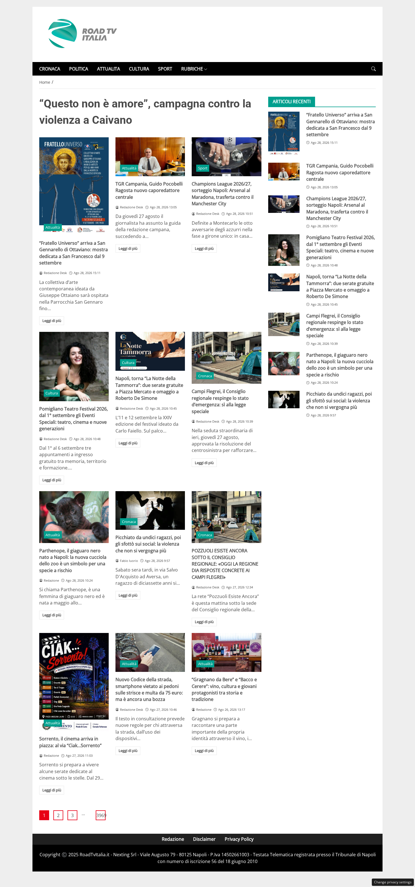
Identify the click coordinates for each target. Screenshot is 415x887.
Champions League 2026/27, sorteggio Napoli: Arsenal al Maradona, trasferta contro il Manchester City (223, 194)
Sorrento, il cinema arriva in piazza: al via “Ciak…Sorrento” (70, 742)
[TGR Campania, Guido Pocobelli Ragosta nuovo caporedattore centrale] (150, 156)
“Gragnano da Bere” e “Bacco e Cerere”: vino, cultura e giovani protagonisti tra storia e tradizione (224, 689)
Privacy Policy (239, 839)
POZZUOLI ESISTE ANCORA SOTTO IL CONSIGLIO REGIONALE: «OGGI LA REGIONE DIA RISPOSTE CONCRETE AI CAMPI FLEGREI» (225, 564)
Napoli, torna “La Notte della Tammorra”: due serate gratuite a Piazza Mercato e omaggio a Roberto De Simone (149, 388)
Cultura (51, 393)
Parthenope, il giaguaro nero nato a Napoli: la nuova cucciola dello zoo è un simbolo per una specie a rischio (72, 560)
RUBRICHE (192, 69)
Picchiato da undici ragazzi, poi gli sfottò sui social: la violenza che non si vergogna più (148, 544)
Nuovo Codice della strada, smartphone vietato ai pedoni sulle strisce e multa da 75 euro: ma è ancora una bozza (149, 689)
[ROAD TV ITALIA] (81, 34)
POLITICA (78, 69)
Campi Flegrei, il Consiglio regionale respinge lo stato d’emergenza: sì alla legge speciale (220, 401)
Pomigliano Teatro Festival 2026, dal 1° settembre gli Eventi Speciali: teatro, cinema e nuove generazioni (73, 419)
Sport (202, 168)
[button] (373, 69)
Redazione (173, 839)
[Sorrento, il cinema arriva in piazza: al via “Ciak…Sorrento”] (74, 682)
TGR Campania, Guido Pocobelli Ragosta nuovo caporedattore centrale (149, 190)
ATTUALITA (108, 69)
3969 (101, 815)
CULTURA (139, 69)
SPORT (165, 69)
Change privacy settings (393, 882)
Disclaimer (204, 839)
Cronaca (205, 375)
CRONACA (49, 69)
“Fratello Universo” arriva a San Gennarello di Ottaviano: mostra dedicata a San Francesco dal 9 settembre (73, 253)
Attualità (52, 227)
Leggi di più (51, 320)
